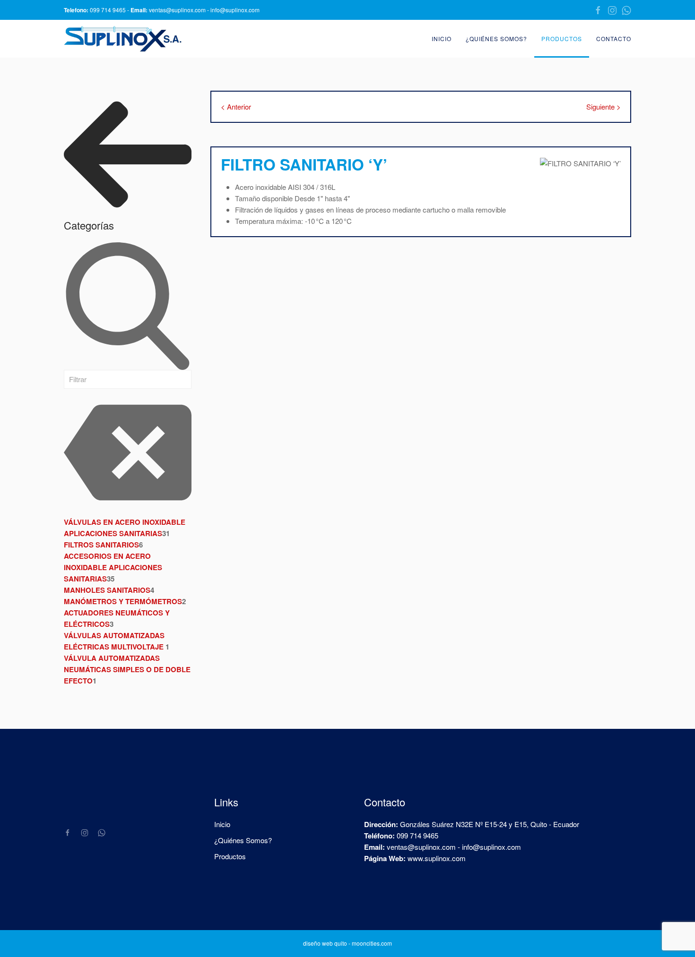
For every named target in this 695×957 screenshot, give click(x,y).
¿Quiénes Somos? (496, 38)
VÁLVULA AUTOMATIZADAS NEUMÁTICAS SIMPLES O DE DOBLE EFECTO (127, 669)
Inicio (442, 38)
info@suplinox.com (235, 10)
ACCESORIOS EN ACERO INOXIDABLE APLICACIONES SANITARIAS (113, 567)
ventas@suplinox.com (177, 10)
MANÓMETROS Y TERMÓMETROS (123, 601)
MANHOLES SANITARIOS (107, 590)
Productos (561, 38)
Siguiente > (603, 106)
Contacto (613, 38)
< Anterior (236, 106)
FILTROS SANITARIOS (101, 544)
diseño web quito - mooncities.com (347, 943)
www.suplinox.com (437, 858)
